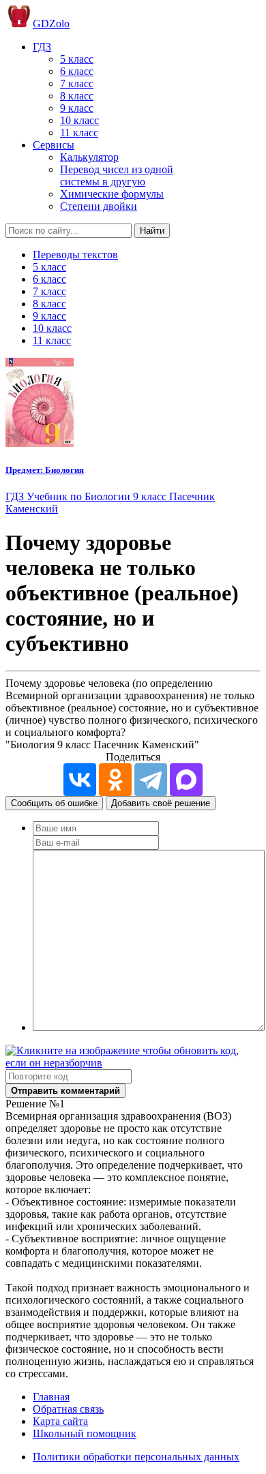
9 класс (76, 108)
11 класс (79, 132)
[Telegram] (150, 779)
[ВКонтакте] (79, 779)
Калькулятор (89, 157)
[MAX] (186, 779)
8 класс (76, 96)
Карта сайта (60, 1421)
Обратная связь (68, 1409)
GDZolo (51, 23)
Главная (51, 1396)
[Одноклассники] (115, 779)
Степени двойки (98, 206)
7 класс (76, 83)
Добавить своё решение (160, 803)
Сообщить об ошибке (54, 803)
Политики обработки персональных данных (136, 1456)
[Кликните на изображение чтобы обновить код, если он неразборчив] (133, 1063)
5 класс (76, 59)
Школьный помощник (84, 1433)
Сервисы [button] (53, 145)
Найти (152, 231)
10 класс (79, 120)
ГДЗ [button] (42, 46)
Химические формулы (112, 194)
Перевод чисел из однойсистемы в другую (116, 175)
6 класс (76, 71)
